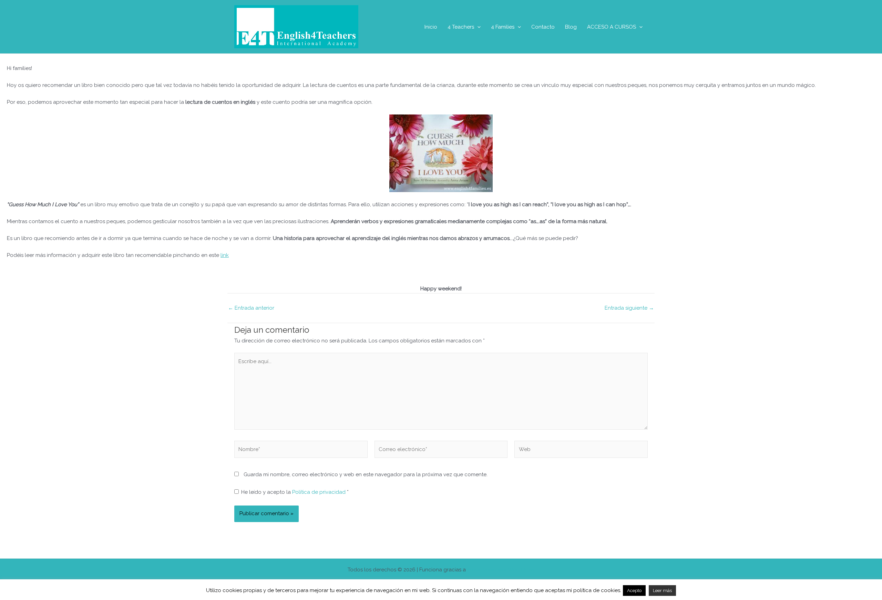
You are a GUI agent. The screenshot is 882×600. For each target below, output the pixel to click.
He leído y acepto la (295, 492)
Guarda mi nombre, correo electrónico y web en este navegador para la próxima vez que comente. (366, 474)
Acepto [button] (634, 590)
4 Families (502, 27)
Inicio (430, 27)
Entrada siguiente (629, 308)
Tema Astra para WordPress (500, 570)
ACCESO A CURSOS (611, 27)
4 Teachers (461, 27)
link (224, 255)
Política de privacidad (319, 492)
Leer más (662, 590)
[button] (477, 27)
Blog (571, 27)
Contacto (543, 27)
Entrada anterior (251, 308)
